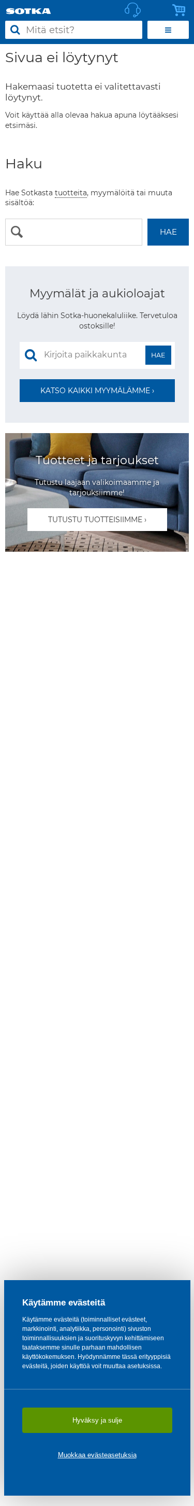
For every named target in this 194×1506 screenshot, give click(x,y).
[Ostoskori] (181, 10)
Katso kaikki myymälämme (95, 390)
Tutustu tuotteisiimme (95, 519)
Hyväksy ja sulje (97, 1420)
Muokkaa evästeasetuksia (97, 1455)
